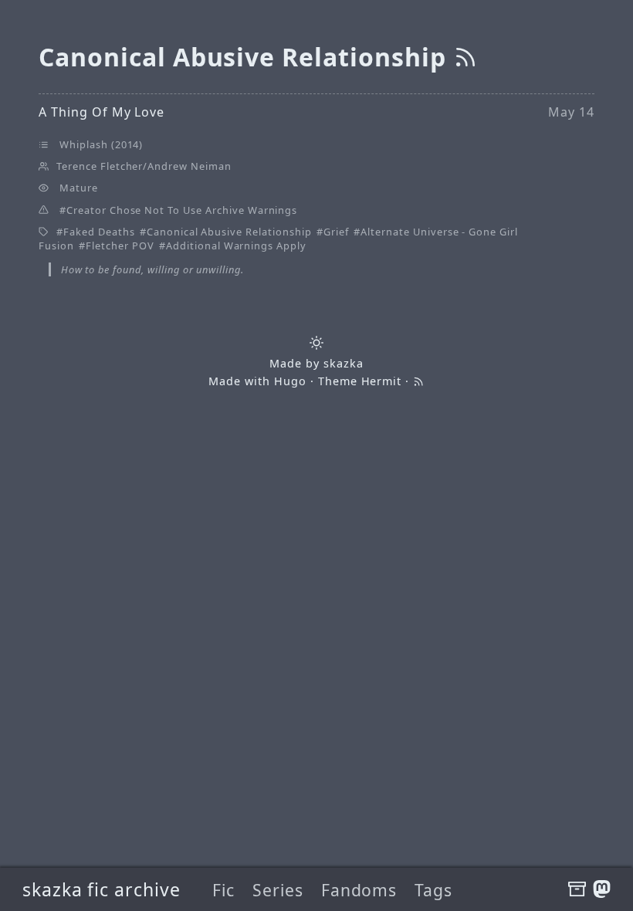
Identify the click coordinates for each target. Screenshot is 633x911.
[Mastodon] (602, 889)
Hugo (290, 381)
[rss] (465, 56)
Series (277, 890)
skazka (343, 363)
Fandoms (359, 890)
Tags (433, 890)
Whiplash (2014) (101, 144)
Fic (223, 890)
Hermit (381, 381)
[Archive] (577, 889)
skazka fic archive (101, 889)
